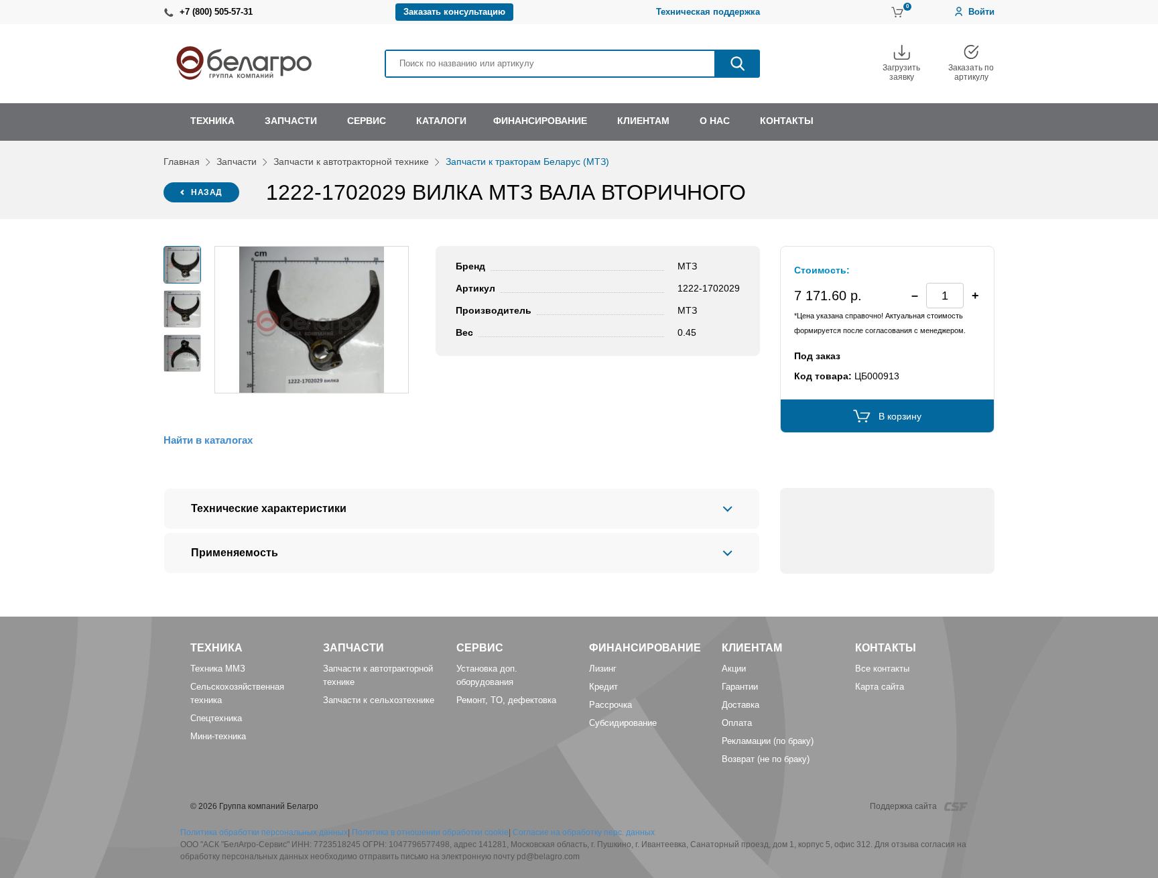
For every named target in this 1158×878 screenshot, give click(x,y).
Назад (206, 192)
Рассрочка (610, 705)
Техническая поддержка (708, 12)
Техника (216, 647)
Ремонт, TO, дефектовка (506, 700)
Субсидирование (623, 723)
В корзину (900, 416)
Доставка (740, 705)
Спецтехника (216, 718)
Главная (182, 161)
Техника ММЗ (217, 669)
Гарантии (740, 687)
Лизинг (603, 669)
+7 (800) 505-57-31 (216, 12)
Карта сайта (879, 687)
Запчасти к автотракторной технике (351, 161)
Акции (734, 669)
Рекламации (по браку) (768, 741)
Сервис (479, 647)
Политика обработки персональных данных (264, 832)
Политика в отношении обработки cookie (430, 832)
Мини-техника (218, 736)
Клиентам (752, 647)
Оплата (737, 723)
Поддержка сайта (904, 806)
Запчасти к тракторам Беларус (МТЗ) (527, 161)
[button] (975, 295)
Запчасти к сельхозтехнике (378, 700)
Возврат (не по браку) (766, 759)
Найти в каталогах (208, 440)
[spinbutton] (945, 295)
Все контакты (882, 669)
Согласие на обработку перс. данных (584, 832)
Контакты (885, 647)
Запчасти (236, 161)
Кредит (603, 687)
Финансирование (645, 647)
